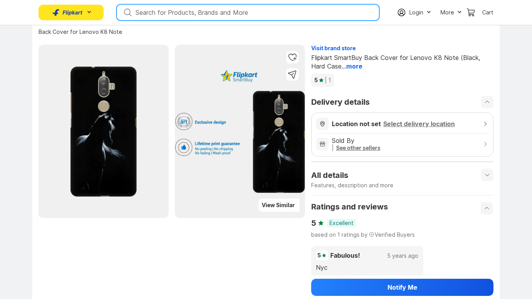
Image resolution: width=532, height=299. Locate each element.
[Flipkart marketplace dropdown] (67, 12)
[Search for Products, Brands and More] (127, 12)
